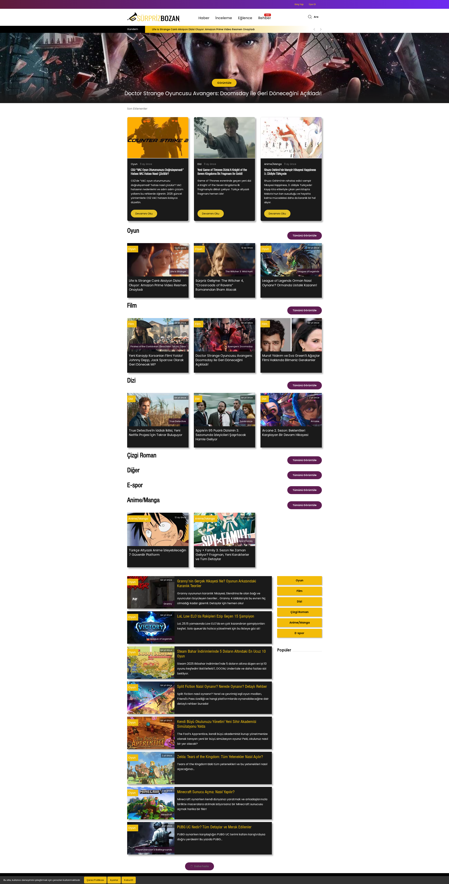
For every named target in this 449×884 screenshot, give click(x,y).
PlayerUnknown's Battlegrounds (154, 849)
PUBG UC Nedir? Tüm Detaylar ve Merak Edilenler (214, 827)
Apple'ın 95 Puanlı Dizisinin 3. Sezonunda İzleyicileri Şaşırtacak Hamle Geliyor (221, 434)
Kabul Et (128, 880)
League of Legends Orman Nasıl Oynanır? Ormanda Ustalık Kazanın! (289, 282)
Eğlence (245, 17)
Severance (246, 421)
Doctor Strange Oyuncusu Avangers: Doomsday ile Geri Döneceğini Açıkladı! (224, 360)
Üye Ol (312, 4)
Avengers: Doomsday (240, 346)
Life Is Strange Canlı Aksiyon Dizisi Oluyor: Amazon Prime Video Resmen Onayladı (158, 285)
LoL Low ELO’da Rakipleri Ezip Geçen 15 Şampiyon (215, 616)
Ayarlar (114, 880)
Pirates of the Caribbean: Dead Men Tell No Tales (158, 346)
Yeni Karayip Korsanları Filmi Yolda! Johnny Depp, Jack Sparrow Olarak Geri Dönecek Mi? (156, 360)
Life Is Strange (178, 271)
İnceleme (223, 17)
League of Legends (308, 271)
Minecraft (166, 814)
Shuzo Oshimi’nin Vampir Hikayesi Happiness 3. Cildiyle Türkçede (153, 29)
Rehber (264, 17)
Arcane (315, 421)
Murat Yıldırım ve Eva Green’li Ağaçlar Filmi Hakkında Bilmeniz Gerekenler (291, 357)
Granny (168, 603)
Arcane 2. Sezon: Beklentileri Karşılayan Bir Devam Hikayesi (285, 432)
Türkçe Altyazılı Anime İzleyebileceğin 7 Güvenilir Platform (157, 552)
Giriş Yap (299, 4)
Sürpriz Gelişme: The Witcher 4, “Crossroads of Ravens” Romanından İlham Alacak (220, 285)
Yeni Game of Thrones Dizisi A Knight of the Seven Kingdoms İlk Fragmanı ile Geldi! (222, 171)
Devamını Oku (144, 213)
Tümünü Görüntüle (305, 235)
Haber (203, 17)
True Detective (177, 421)
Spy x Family (246, 541)
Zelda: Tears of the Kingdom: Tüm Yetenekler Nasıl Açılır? (220, 756)
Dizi (199, 164)
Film (131, 324)
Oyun (134, 164)
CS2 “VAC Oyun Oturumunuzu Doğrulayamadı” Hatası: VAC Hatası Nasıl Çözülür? (157, 171)
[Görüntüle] (6, 83)
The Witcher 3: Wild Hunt (239, 271)
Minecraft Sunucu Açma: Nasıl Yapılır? (205, 792)
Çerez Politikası (95, 880)
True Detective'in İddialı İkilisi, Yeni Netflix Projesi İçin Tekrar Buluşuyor (155, 432)
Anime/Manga (273, 164)
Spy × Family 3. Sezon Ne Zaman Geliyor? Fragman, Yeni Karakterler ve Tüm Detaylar (222, 554)
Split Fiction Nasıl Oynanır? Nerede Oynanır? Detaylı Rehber (222, 686)
